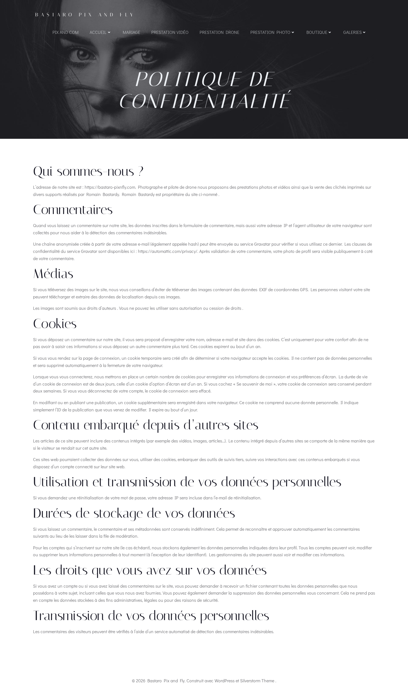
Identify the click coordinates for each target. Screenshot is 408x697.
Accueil (98, 32)
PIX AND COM (65, 32)
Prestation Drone (219, 32)
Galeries (352, 32)
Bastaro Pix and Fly (85, 15)
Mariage (131, 32)
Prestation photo (270, 32)
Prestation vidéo (169, 32)
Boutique (316, 32)
